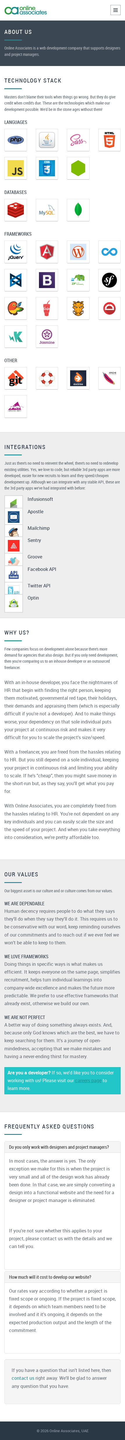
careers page (88, 1080)
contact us (23, 1378)
